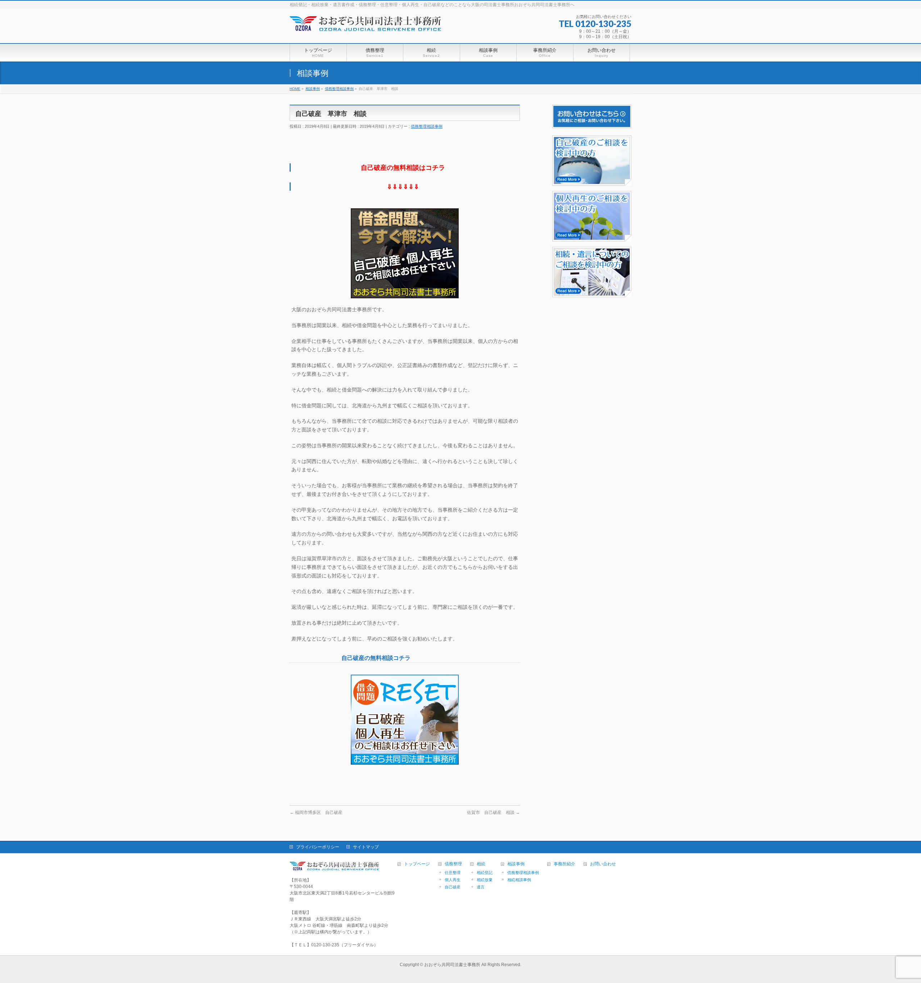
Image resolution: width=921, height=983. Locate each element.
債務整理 (453, 864)
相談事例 (516, 864)
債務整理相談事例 (427, 126)
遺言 (481, 887)
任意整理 (452, 872)
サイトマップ (366, 847)
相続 (481, 864)
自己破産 (452, 887)
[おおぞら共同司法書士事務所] (367, 28)
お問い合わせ (603, 864)
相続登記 (485, 872)
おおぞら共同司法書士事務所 (452, 964)
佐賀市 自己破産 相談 (493, 812)
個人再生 (452, 880)
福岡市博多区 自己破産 (316, 812)
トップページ (417, 864)
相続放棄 (485, 880)
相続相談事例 (519, 880)
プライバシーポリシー (317, 847)
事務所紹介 (564, 864)
